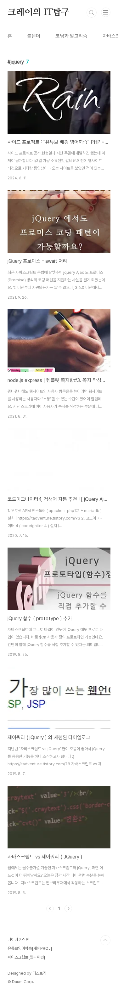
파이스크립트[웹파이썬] (26, 957)
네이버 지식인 (18, 939)
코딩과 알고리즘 (71, 36)
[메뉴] (105, 12)
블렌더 (33, 36)
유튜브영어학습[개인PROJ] (30, 948)
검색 (91, 12)
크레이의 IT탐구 (39, 12)
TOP (105, 940)
